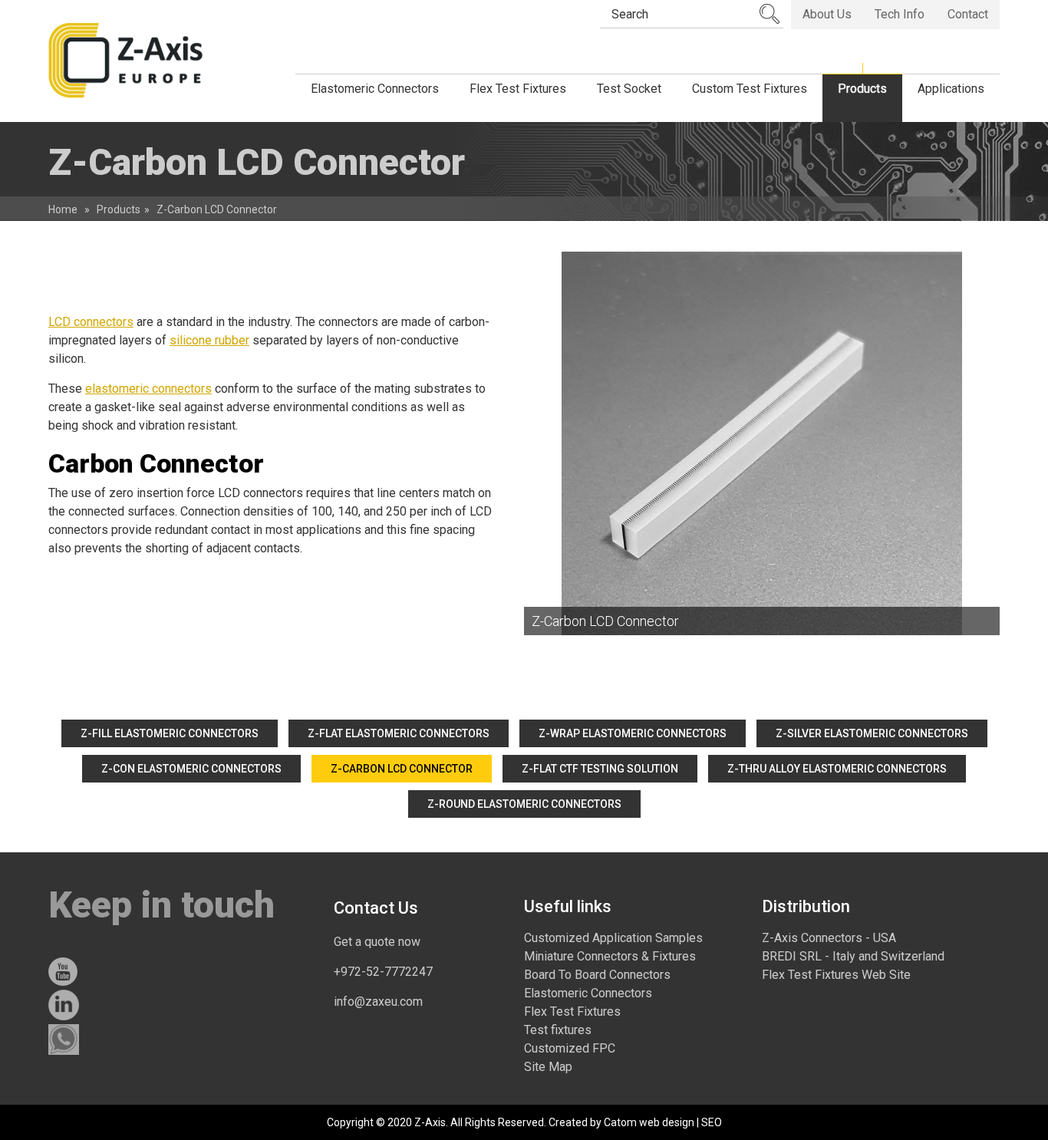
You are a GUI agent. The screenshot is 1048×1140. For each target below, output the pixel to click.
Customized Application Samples (613, 938)
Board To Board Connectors (597, 974)
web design (666, 1122)
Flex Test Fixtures (572, 1011)
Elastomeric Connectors (588, 993)
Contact (967, 14)
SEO (711, 1122)
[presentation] (762, 443)
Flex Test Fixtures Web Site (836, 974)
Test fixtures (558, 1030)
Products (118, 209)
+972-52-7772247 (383, 971)
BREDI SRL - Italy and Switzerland (853, 956)
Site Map (548, 1066)
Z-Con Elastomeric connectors (191, 769)
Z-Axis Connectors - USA (829, 938)
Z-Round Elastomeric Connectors (524, 804)
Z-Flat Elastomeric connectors (398, 733)
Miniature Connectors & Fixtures (610, 956)
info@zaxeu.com (378, 1001)
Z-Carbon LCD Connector (402, 769)
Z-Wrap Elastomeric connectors (633, 733)
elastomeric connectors (148, 388)
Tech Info (899, 14)
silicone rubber (209, 340)
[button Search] (769, 14)
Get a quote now (377, 941)
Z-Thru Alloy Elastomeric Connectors (837, 769)
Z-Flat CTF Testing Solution (600, 769)
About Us (827, 14)
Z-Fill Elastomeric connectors (170, 733)
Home (62, 209)
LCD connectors (90, 322)
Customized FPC (569, 1048)
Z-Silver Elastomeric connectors (872, 733)
